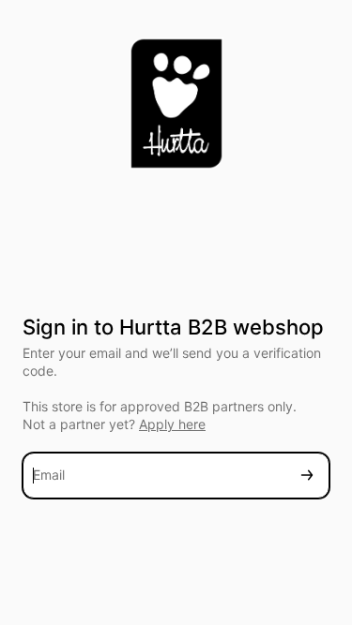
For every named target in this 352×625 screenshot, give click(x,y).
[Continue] (307, 475)
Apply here (172, 424)
